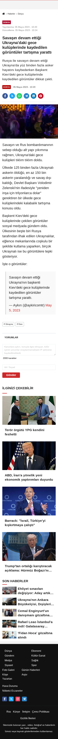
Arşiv (24, 674)
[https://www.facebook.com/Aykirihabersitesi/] (4, 699)
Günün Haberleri (31, 670)
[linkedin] (33, 96)
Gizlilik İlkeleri (28, 718)
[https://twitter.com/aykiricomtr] (11, 699)
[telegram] (26, 96)
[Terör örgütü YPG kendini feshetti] (29, 410)
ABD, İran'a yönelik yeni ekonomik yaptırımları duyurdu (29, 477)
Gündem (9, 655)
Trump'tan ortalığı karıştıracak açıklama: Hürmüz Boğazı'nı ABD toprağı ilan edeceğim (28, 568)
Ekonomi (36, 651)
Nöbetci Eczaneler (12, 690)
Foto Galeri (8, 670)
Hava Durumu (10, 686)
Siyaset (9, 665)
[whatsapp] (19, 96)
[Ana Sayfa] (3, 14)
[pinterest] (40, 96)
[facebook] (5, 96)
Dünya (21, 14)
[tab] (11, 337)
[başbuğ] (24, 699)
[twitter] (12, 96)
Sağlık (34, 660)
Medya (8, 660)
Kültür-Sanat (38, 655)
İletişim (26, 711)
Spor (34, 665)
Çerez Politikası (40, 711)
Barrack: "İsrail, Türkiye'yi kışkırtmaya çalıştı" (25, 523)
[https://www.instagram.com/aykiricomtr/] (17, 699)
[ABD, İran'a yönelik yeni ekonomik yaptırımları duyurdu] (29, 455)
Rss (8, 711)
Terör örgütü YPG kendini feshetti (24, 432)
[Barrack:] (29, 501)
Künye (16, 711)
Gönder (11, 375)
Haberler (11, 14)
